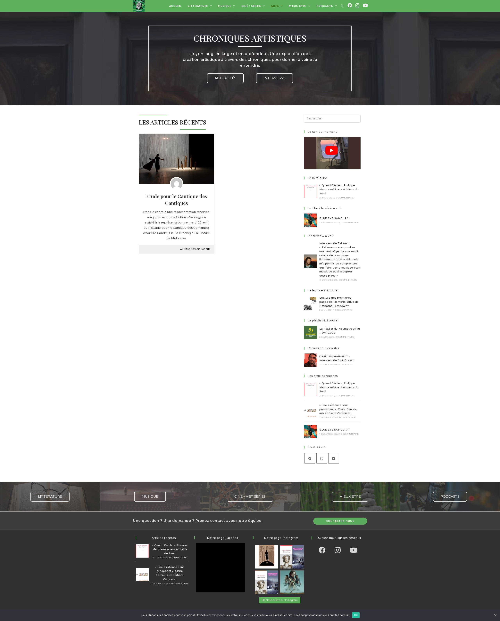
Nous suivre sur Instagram (282, 599)
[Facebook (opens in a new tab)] (350, 5)
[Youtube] (333, 458)
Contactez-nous (340, 521)
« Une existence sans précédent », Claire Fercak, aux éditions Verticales (338, 409)
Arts (186, 248)
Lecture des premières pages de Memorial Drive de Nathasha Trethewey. (339, 301)
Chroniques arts (200, 248)
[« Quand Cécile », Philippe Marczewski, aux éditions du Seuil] (310, 191)
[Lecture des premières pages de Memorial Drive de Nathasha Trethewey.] (310, 303)
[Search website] (342, 6)
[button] (225, 78)
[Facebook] (309, 458)
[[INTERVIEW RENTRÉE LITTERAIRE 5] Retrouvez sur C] (266, 557)
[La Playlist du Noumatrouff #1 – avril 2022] (310, 332)
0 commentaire (345, 198)
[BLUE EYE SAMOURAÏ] (310, 220)
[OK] (495, 615)
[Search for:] (332, 118)
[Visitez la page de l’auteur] (176, 184)
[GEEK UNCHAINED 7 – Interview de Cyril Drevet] (310, 360)
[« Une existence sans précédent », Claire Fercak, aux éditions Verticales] (310, 410)
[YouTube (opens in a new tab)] (365, 5)
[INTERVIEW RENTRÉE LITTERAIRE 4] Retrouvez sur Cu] (292, 557)
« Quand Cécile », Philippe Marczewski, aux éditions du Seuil (338, 189)
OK (356, 615)
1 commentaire (347, 417)
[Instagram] (321, 458)
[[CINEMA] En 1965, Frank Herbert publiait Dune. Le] (292, 582)
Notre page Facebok (222, 538)
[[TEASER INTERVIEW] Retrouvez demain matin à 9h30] (266, 582)
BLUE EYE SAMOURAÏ (334, 218)
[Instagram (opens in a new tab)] (357, 5)
